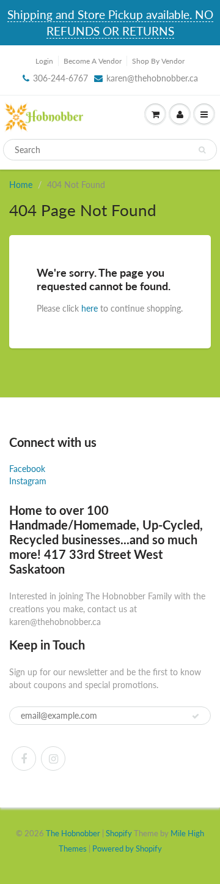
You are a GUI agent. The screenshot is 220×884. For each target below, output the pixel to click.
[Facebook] (24, 758)
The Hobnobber (73, 833)
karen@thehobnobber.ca (152, 78)
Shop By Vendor (158, 61)
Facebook (27, 468)
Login (44, 61)
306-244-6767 (60, 78)
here (89, 308)
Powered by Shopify (127, 848)
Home (20, 184)
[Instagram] (53, 758)
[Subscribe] (195, 716)
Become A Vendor (93, 61)
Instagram (27, 481)
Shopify (119, 833)
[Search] (202, 150)
